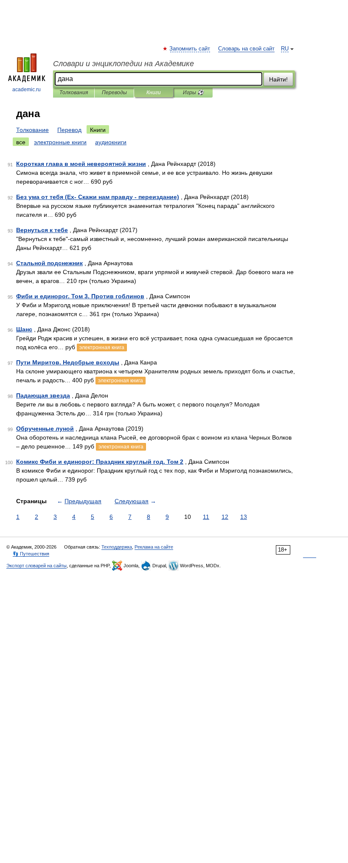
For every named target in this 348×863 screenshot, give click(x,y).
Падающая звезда (43, 395)
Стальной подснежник (49, 263)
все (20, 142)
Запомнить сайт (190, 49)
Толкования (73, 92)
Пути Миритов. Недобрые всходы (67, 362)
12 (225, 516)
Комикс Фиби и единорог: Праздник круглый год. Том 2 (99, 461)
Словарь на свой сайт (246, 49)
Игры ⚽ (193, 92)
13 (243, 516)
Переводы (114, 92)
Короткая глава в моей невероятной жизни (81, 163)
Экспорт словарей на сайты (36, 565)
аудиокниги (110, 142)
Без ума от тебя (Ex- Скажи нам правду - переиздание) (97, 196)
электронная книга (101, 347)
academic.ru (26, 89)
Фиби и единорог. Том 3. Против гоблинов (80, 296)
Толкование (32, 129)
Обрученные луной (45, 428)
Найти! (278, 79)
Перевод (69, 129)
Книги (153, 92)
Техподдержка (116, 546)
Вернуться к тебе (42, 230)
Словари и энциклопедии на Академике (123, 63)
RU (285, 49)
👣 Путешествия (31, 553)
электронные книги (60, 142)
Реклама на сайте (154, 546)
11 (206, 516)
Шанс (24, 329)
